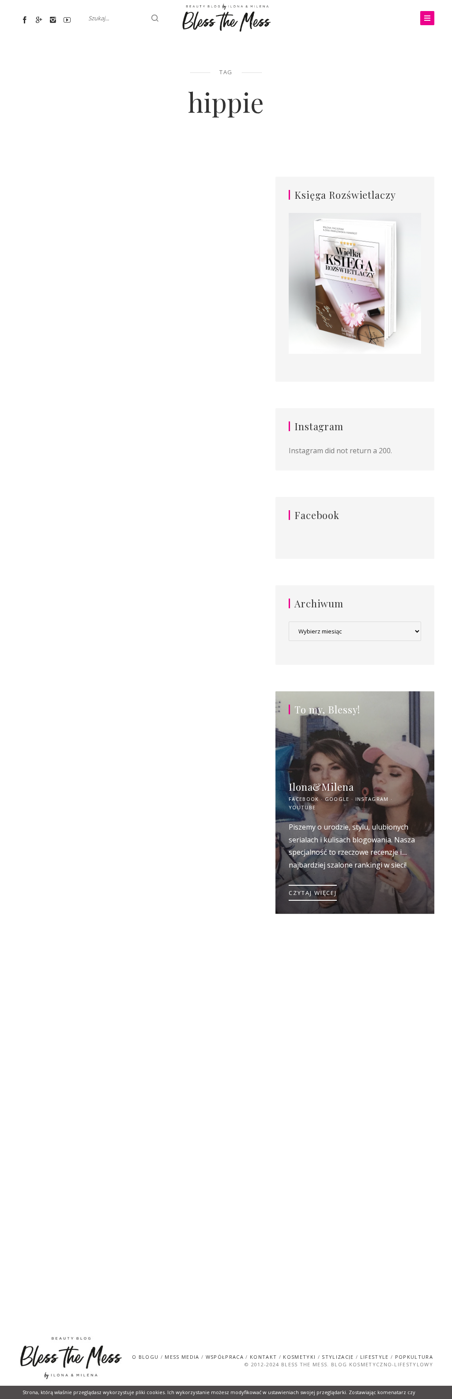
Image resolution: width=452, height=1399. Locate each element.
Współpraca (225, 1357)
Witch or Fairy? (195, 578)
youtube (302, 807)
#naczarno (71, 197)
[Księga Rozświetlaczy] (355, 284)
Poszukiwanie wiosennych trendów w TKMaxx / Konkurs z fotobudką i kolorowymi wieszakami (195, 239)
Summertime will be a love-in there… (195, 816)
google (337, 799)
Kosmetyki (299, 1357)
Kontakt (263, 1357)
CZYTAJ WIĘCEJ (313, 893)
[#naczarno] (71, 256)
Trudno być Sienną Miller (70, 584)
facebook (304, 799)
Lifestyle (192, 182)
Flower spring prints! (71, 1072)
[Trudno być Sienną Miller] (71, 617)
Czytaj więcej (71, 419)
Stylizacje (71, 183)
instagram (372, 799)
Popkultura (414, 1357)
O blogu (145, 1357)
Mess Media (182, 1357)
